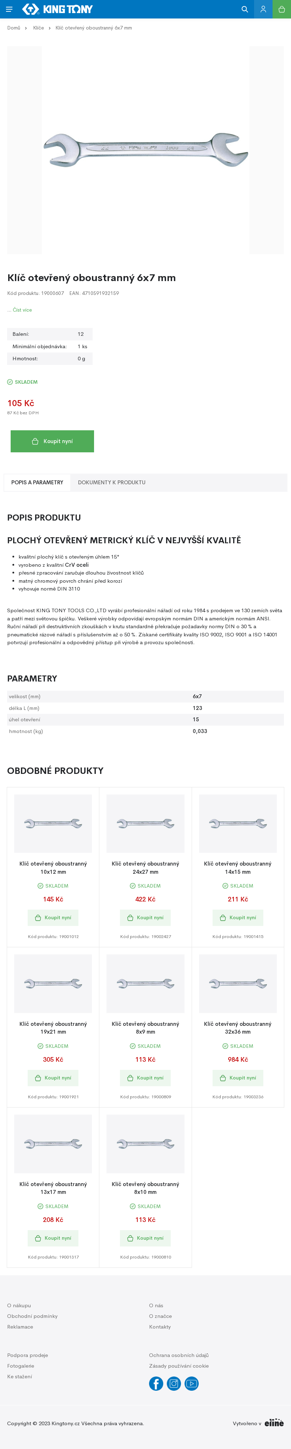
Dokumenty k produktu (112, 482)
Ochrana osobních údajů (179, 1355)
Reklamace (20, 1326)
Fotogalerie (20, 1365)
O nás (156, 1305)
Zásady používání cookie (179, 1365)
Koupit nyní (58, 441)
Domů (13, 28)
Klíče (38, 28)
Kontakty (160, 1326)
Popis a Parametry (37, 482)
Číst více (22, 310)
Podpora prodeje (27, 1355)
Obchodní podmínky (32, 1316)
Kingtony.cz (65, 1423)
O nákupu (19, 1305)
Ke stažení (19, 1376)
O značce (160, 1316)
